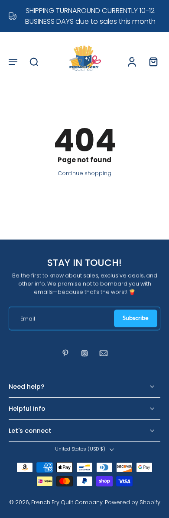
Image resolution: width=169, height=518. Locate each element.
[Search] (33, 61)
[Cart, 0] (150, 61)
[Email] (103, 353)
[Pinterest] (65, 353)
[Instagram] (84, 353)
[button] (13, 61)
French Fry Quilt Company (67, 502)
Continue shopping (84, 173)
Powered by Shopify (132, 502)
